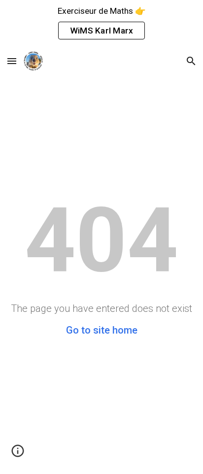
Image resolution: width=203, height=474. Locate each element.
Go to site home (101, 330)
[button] (12, 60)
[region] (101, 23)
